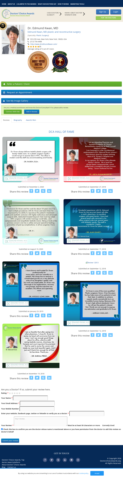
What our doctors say (47, 4)
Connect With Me (13, 111)
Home (4, 4)
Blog (3, 467)
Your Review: (7, 425)
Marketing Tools (77, 4)
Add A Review (31, 111)
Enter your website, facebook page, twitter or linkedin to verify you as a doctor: (35, 413)
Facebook (29, 75)
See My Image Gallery (17, 100)
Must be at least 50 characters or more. (91, 425)
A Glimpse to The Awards (26, 4)
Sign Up (102, 11)
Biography (18, 120)
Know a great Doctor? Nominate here (73, 14)
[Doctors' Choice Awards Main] (20, 14)
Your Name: (6, 398)
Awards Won (31, 120)
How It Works (63, 4)
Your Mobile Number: (10, 409)
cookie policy (83, 473)
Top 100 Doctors (108, 18)
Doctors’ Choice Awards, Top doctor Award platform (13, 461)
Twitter (35, 75)
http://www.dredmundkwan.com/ (43, 44)
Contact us (11, 467)
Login (115, 11)
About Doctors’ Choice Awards (14, 465)
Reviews (6, 120)
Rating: (4, 393)
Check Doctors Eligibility (53, 14)
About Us (11, 4)
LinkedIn (32, 75)
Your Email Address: (10, 403)
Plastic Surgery (42, 35)
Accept (97, 473)
